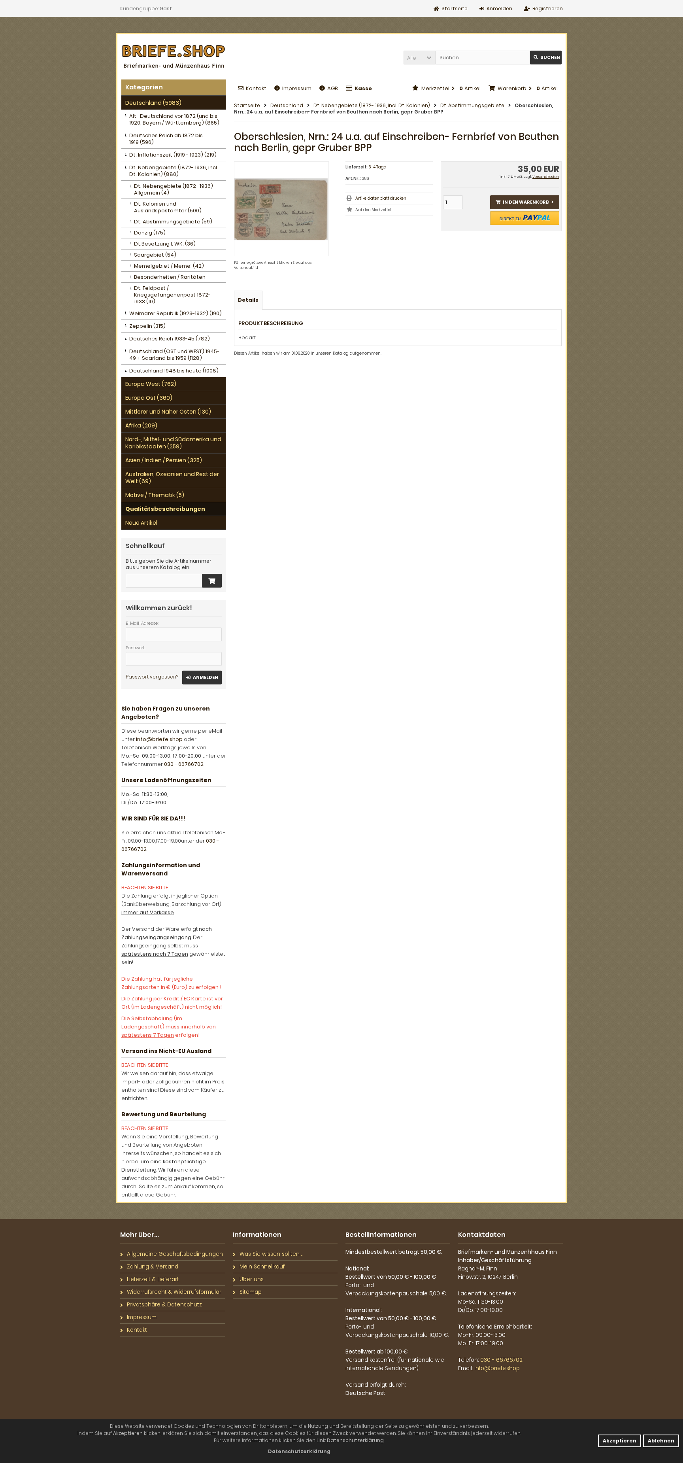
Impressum (296, 88)
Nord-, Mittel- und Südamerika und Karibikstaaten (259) (173, 442)
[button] (419, 57)
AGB (332, 88)
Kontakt (256, 88)
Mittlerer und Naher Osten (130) (168, 412)
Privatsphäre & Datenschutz (164, 1304)
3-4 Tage (377, 167)
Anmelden (202, 677)
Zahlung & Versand (152, 1266)
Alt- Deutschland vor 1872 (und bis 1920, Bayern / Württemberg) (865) (174, 119)
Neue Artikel (141, 523)
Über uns (252, 1279)
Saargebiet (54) (155, 255)
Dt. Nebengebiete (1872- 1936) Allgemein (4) (173, 189)
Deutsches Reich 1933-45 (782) (169, 338)
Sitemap (251, 1292)
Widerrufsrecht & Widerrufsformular (174, 1292)
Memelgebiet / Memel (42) (169, 266)
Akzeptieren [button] (619, 1440)
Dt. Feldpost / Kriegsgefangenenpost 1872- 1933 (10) (172, 294)
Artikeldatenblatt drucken (380, 198)
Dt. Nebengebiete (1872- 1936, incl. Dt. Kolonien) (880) (173, 171)
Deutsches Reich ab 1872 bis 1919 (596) (166, 139)
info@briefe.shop (159, 739)
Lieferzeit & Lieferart (153, 1279)
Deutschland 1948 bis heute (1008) (174, 370)
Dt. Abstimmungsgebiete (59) (173, 221)
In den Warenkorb (524, 202)
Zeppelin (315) (147, 326)
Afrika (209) (141, 425)
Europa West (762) (150, 384)
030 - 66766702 (184, 764)
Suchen (546, 57)
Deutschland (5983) (153, 103)
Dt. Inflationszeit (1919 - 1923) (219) (173, 155)
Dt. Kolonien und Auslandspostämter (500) (168, 207)
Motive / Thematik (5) (154, 495)
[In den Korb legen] (211, 580)
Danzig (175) (150, 232)
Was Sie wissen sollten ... (271, 1254)
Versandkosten (545, 176)
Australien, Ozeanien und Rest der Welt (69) (172, 477)
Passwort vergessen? (152, 676)
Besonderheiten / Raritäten (170, 277)
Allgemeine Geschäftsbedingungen (175, 1254)
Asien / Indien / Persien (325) (163, 460)
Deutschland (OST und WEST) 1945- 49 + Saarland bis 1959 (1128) (174, 355)
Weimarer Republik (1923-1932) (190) (175, 313)
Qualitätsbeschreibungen (165, 509)
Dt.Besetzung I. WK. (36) (165, 244)
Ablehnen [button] (661, 1440)
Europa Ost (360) (148, 398)
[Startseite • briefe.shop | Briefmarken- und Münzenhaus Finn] (173, 57)
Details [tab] (248, 300)
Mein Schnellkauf (262, 1266)
